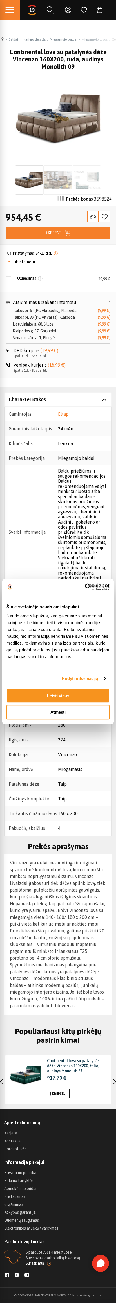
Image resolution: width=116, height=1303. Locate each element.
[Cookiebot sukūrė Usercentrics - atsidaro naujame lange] (85, 587)
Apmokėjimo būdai (20, 1188)
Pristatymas (14, 1196)
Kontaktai (12, 1141)
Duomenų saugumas (21, 1220)
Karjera (10, 1133)
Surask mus (35, 1263)
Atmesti (58, 712)
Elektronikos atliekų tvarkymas (31, 1228)
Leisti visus (58, 695)
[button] (58, 302)
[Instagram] (27, 1275)
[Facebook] (7, 1275)
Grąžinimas (13, 1204)
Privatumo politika (20, 1172)
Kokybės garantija (20, 1212)
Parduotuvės (15, 1149)
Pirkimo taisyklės (19, 1180)
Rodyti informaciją (80, 678)
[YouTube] (17, 1275)
